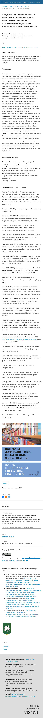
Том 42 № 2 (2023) (21, 6)
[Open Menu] (2, 2)
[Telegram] (9, 497)
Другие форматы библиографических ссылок (18, 527)
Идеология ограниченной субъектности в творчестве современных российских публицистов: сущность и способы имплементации (23, 601)
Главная (4, 6)
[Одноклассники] (6, 497)
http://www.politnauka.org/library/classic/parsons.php (19, 339)
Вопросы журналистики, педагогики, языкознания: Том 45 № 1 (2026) (22, 615)
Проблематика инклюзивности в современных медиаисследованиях (21, 612)
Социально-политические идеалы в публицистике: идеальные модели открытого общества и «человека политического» (23, 591)
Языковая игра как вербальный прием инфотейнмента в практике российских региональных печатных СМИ (22, 580)
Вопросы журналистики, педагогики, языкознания (22, 2)
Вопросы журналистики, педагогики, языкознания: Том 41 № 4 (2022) (22, 606)
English (5, 649)
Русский (5, 646)
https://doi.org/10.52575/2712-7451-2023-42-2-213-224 (20, 48)
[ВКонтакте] (3, 497)
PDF (6, 483)
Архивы (11, 6)
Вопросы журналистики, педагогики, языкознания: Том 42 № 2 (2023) (21, 595)
